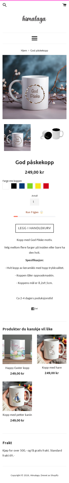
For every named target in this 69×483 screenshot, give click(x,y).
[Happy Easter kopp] (17, 349)
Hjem (24, 50)
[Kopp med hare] (51, 349)
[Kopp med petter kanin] (17, 396)
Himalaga (35, 475)
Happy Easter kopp (17, 368)
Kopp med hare (52, 367)
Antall (35, 196)
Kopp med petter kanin (17, 415)
